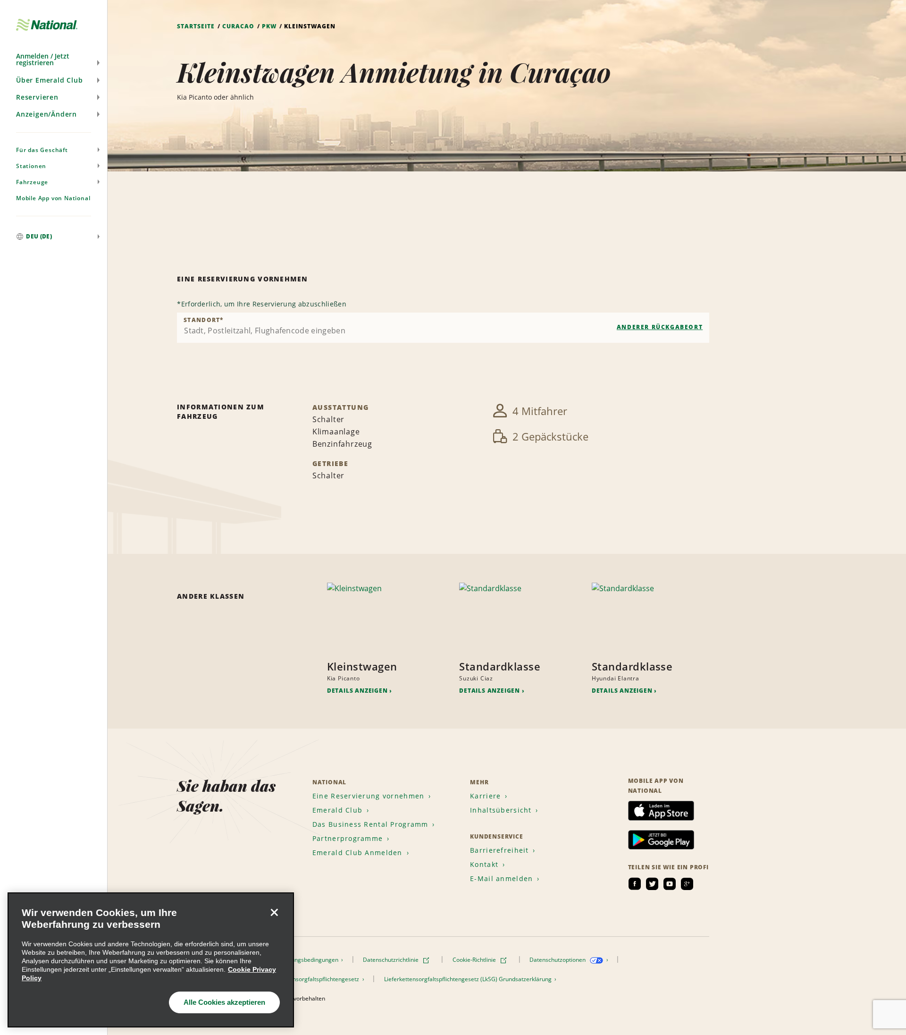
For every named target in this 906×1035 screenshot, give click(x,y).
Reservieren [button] (37, 97)
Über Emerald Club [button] (49, 80)
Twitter (652, 884)
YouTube (669, 884)
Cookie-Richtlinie (475, 960)
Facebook (634, 884)
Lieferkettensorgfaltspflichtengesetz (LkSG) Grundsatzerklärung (468, 979)
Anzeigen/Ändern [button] (46, 114)
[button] (53, 59)
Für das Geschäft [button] (42, 150)
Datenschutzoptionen (558, 960)
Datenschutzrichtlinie (391, 960)
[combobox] (443, 328)
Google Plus (687, 884)
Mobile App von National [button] (53, 198)
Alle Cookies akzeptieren (224, 1002)
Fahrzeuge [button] (32, 182)
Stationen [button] (31, 166)
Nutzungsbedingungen (309, 960)
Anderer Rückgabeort (660, 327)
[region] (151, 959)
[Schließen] (274, 912)
